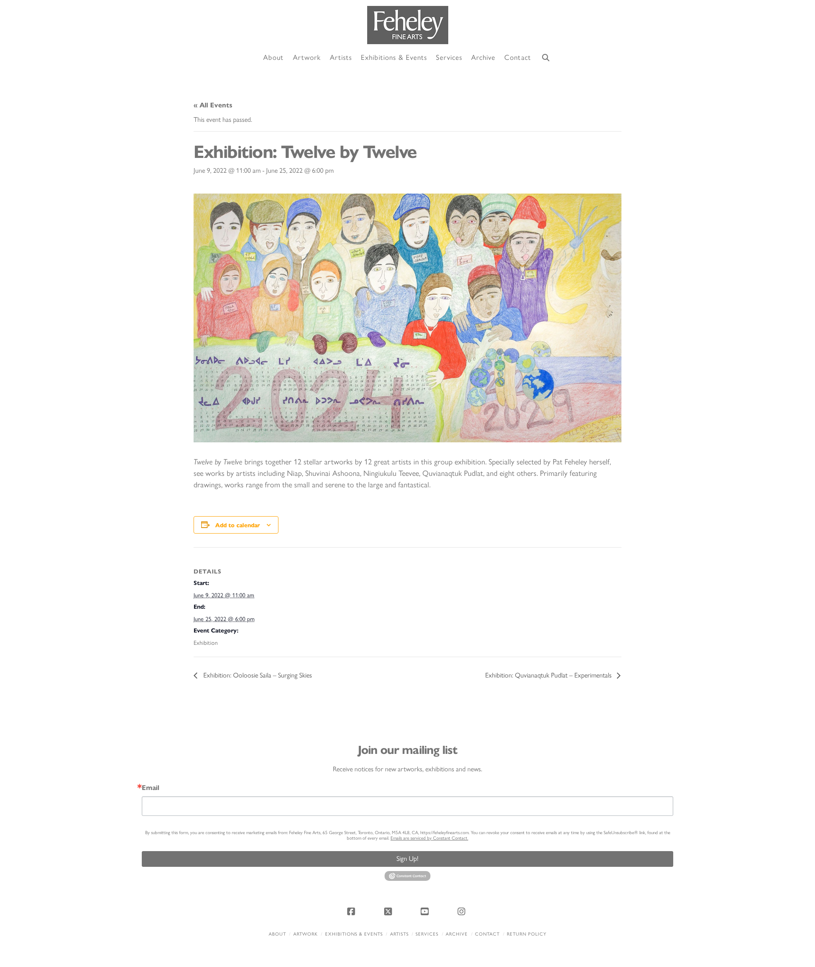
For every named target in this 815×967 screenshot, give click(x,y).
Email (150, 787)
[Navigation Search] (545, 58)
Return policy (526, 934)
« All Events (213, 105)
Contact (487, 934)
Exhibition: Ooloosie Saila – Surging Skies (257, 675)
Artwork (305, 934)
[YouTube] (425, 911)
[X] (389, 911)
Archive (457, 934)
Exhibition (206, 643)
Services (427, 934)
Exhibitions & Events (354, 934)
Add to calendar (237, 525)
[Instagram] (462, 911)
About (277, 934)
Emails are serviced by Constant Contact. (429, 838)
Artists (399, 934)
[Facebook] (352, 911)
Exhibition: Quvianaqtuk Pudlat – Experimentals (549, 675)
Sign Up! (407, 859)
